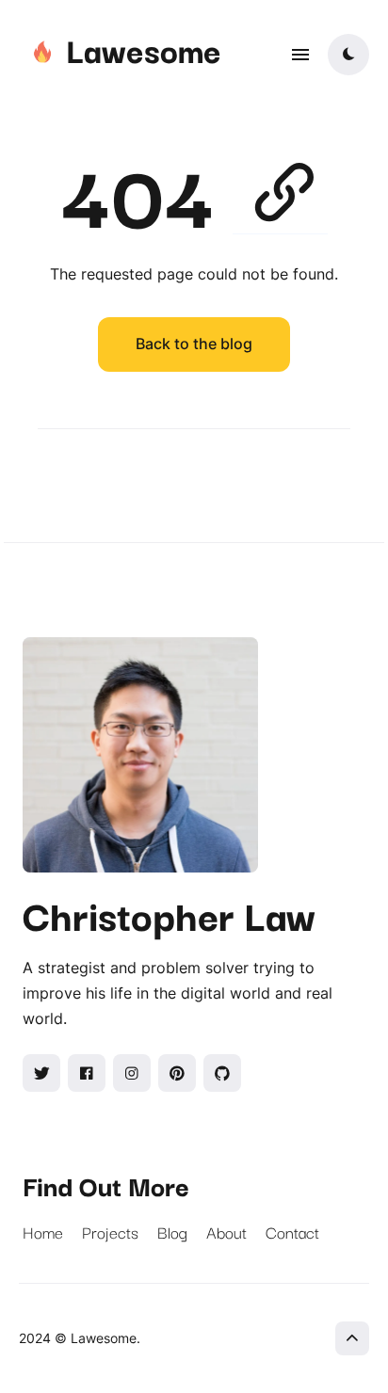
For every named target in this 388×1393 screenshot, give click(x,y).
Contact (292, 1231)
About (226, 1231)
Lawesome (143, 49)
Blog (172, 1231)
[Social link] (41, 1073)
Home (43, 1231)
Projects (110, 1231)
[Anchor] (280, 186)
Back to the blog (194, 343)
